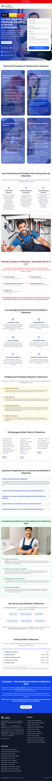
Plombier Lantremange (26, 614)
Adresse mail (31, 26)
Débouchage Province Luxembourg (9, 762)
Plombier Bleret (39, 614)
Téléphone (31, 31)
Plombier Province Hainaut (33, 725)
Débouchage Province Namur (8, 764)
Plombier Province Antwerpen (34, 720)
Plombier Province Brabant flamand (35, 740)
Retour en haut (47, 777)
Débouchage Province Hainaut (8, 753)
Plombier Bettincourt (40, 621)
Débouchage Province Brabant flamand (10, 769)
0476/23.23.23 (26, 1)
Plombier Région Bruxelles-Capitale (35, 722)
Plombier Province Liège (33, 729)
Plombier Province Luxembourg (34, 733)
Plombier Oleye (13, 614)
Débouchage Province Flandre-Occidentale (11, 771)
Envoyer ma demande (39, 47)
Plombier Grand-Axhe (26, 621)
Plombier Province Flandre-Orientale (35, 738)
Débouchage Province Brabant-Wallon (10, 756)
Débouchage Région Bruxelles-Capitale (10, 751)
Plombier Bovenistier (12, 621)
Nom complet (31, 20)
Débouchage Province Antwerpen (9, 749)
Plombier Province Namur (33, 735)
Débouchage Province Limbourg (8, 760)
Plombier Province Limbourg (34, 731)
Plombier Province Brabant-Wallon (35, 727)
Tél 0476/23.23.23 (6, 42)
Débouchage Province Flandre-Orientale (10, 766)
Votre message (32, 37)
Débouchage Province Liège (7, 758)
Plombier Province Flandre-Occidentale (36, 742)
